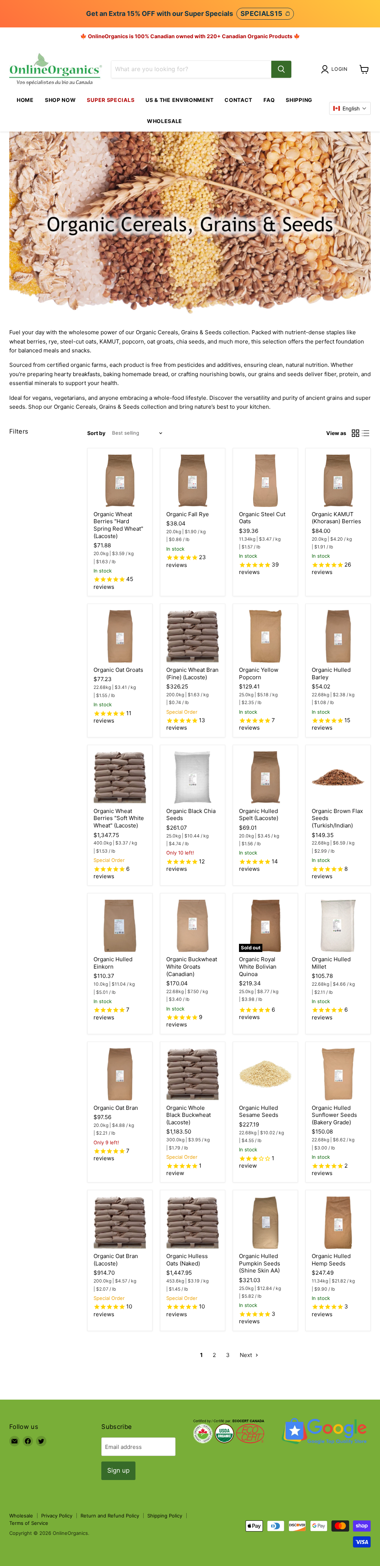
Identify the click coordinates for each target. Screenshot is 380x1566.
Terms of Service (28, 1523)
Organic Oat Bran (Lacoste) (116, 1260)
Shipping (299, 100)
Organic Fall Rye (187, 514)
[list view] (366, 433)
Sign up (118, 1470)
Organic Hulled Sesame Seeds (258, 1111)
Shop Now (60, 100)
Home (25, 100)
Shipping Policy (164, 1516)
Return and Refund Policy (110, 1516)
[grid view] (355, 433)
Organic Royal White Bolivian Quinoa (257, 966)
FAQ (269, 100)
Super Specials (110, 100)
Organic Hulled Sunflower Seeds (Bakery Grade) (334, 1115)
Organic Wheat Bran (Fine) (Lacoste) (192, 673)
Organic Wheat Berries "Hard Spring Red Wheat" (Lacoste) (118, 525)
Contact (238, 100)
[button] (350, 108)
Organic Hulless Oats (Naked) (187, 1260)
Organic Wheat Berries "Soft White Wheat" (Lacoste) (119, 818)
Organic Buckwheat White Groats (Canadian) (191, 966)
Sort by (96, 433)
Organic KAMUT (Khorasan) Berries (336, 518)
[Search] (281, 69)
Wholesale (164, 121)
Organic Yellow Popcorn (258, 673)
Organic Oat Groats (118, 669)
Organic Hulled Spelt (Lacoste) (258, 814)
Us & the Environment (179, 100)
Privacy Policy (56, 1516)
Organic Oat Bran (116, 1107)
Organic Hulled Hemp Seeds (331, 1260)
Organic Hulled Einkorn (113, 963)
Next (246, 1354)
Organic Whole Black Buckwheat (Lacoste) (188, 1115)
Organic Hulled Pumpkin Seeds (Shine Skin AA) (259, 1263)
